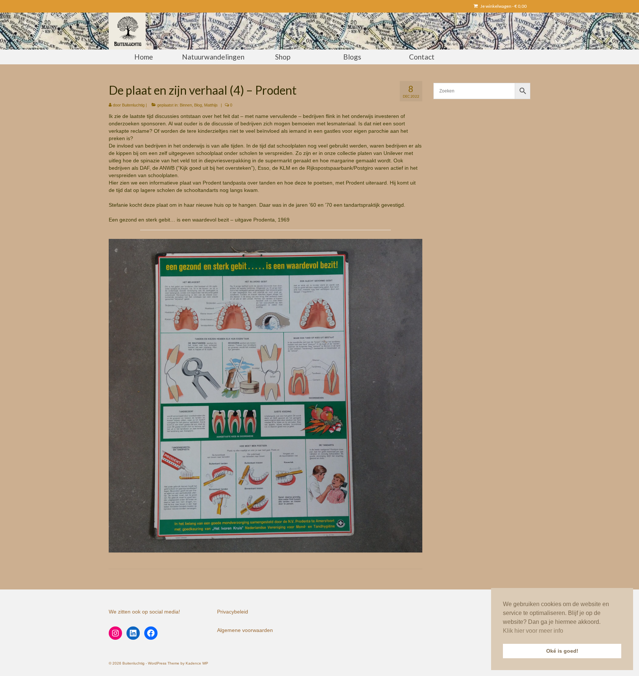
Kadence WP (197, 663)
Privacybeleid (232, 612)
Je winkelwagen (503, 6)
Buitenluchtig (133, 105)
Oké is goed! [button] (562, 651)
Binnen (186, 105)
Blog (198, 105)
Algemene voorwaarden (245, 630)
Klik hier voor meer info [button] (533, 631)
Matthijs (211, 105)
